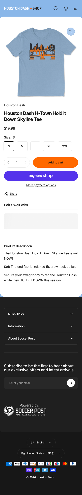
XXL (65, 146)
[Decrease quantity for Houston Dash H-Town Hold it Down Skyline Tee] (8, 162)
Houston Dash (14, 105)
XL (49, 146)
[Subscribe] (71, 383)
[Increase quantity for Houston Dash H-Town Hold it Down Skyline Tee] (25, 162)
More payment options (41, 185)
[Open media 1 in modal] (71, 32)
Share (13, 193)
